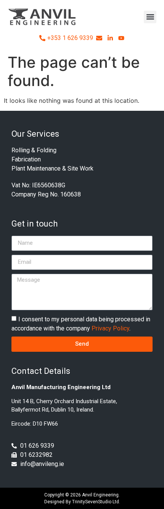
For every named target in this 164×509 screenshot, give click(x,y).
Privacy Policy (110, 328)
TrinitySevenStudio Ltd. (96, 501)
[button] (150, 17)
